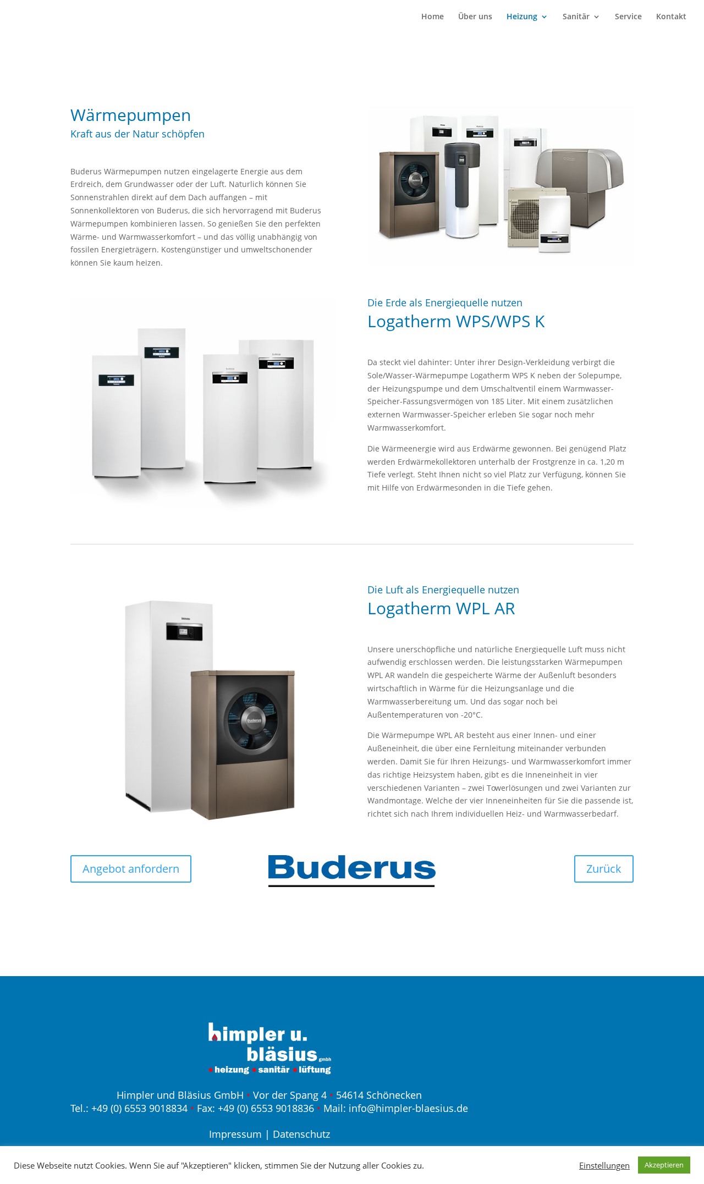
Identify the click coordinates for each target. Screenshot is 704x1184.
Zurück (604, 868)
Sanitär (576, 17)
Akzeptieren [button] (664, 1165)
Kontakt (671, 17)
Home (432, 17)
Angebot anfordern (130, 868)
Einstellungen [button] (604, 1165)
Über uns (475, 17)
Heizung (522, 17)
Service (628, 17)
